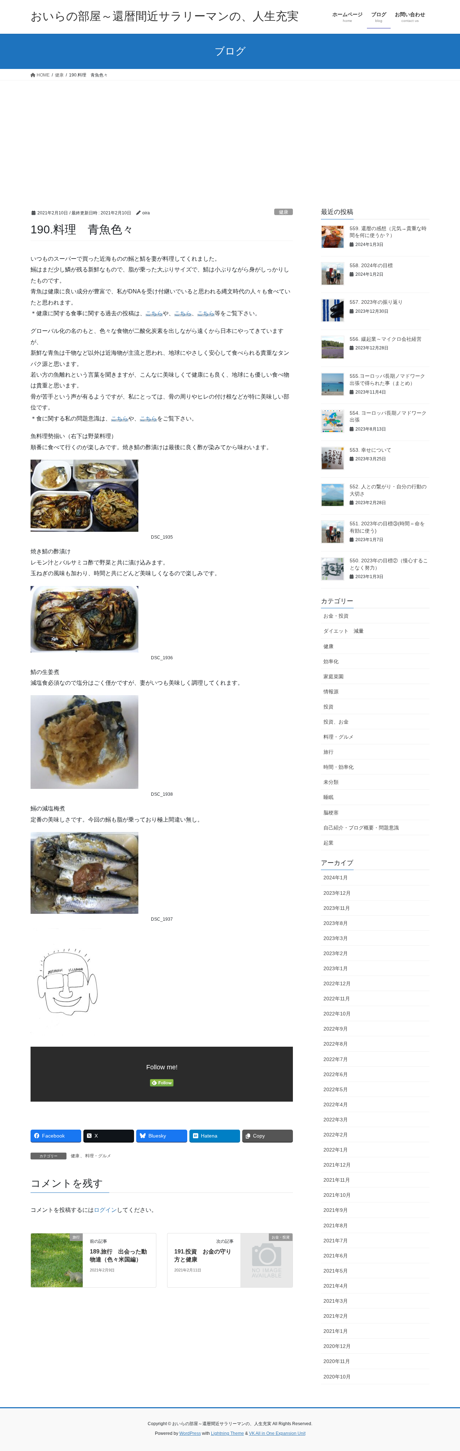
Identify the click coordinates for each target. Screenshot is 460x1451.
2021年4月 (335, 1286)
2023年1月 (335, 968)
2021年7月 (335, 1240)
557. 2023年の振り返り (376, 302)
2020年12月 (337, 1346)
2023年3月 (335, 938)
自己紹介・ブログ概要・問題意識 (361, 828)
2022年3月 (335, 1119)
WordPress (190, 1433)
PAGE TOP (442, 1401)
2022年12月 (337, 983)
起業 (328, 843)
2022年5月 (335, 1089)
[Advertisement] (230, 134)
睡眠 (328, 797)
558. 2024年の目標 (371, 265)
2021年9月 (335, 1210)
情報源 (331, 691)
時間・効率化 (338, 767)
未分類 (331, 782)
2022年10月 (337, 1014)
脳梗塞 (331, 812)
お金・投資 (336, 616)
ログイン (105, 1210)
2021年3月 (335, 1301)
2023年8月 (335, 923)
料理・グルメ (98, 1155)
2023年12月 (337, 893)
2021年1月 (335, 1331)
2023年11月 (336, 908)
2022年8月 (335, 1044)
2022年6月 (335, 1074)
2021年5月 (335, 1271)
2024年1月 (335, 877)
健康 (283, 212)
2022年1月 (335, 1150)
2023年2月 (335, 953)
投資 (328, 707)
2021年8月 (335, 1225)
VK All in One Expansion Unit (277, 1433)
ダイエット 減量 (343, 631)
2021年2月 (335, 1316)
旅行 (328, 752)
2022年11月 (336, 998)
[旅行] (57, 1260)
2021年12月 (337, 1165)
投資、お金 (336, 722)
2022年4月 (335, 1104)
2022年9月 (335, 1029)
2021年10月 (337, 1195)
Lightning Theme (227, 1433)
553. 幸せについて (370, 450)
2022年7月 (335, 1059)
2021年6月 (335, 1256)
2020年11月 (336, 1361)
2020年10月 (337, 1377)
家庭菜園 (333, 676)
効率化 (331, 661)
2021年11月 (336, 1180)
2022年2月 (335, 1135)
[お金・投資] (267, 1249)
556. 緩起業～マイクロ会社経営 (386, 339)
